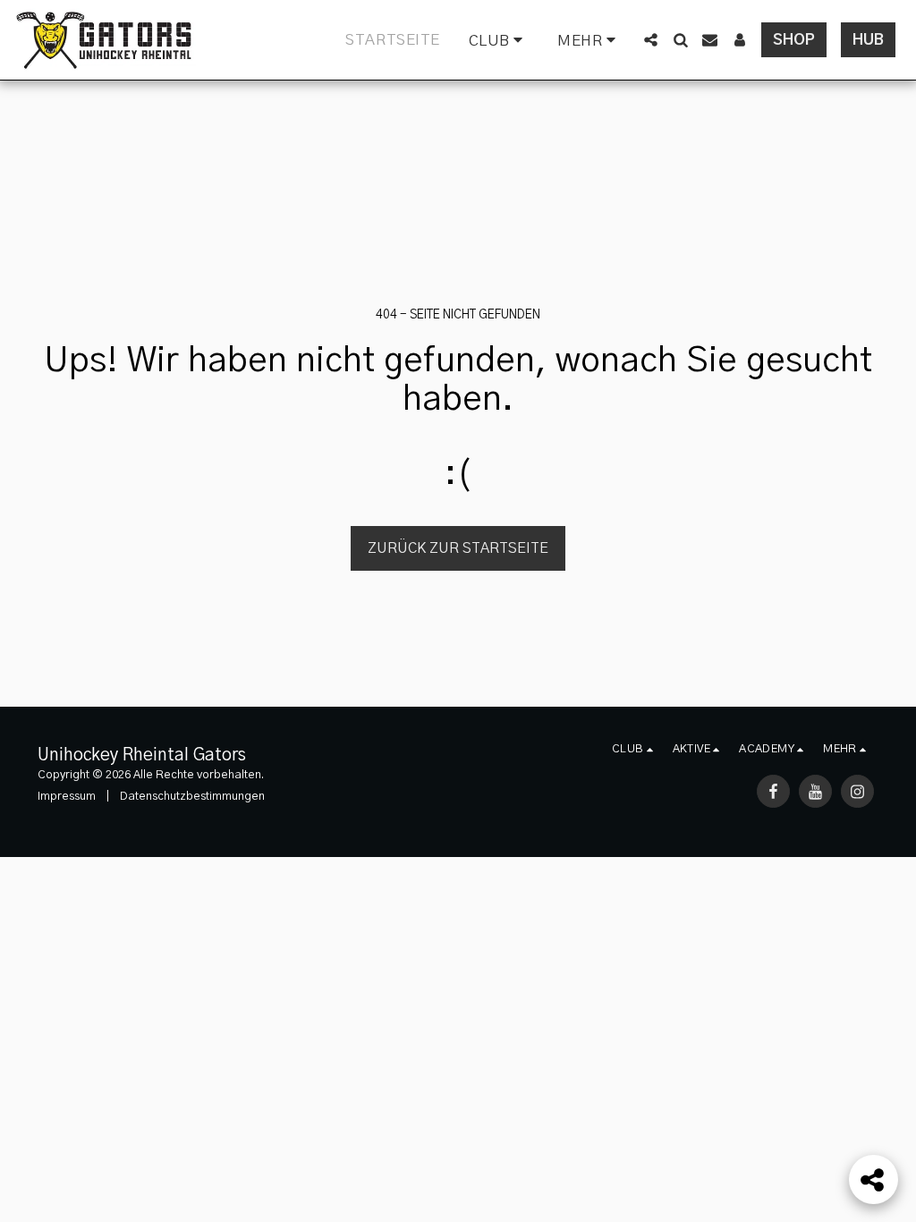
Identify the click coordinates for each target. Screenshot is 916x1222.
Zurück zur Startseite (458, 548)
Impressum (67, 796)
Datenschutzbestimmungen (192, 796)
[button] (499, 39)
